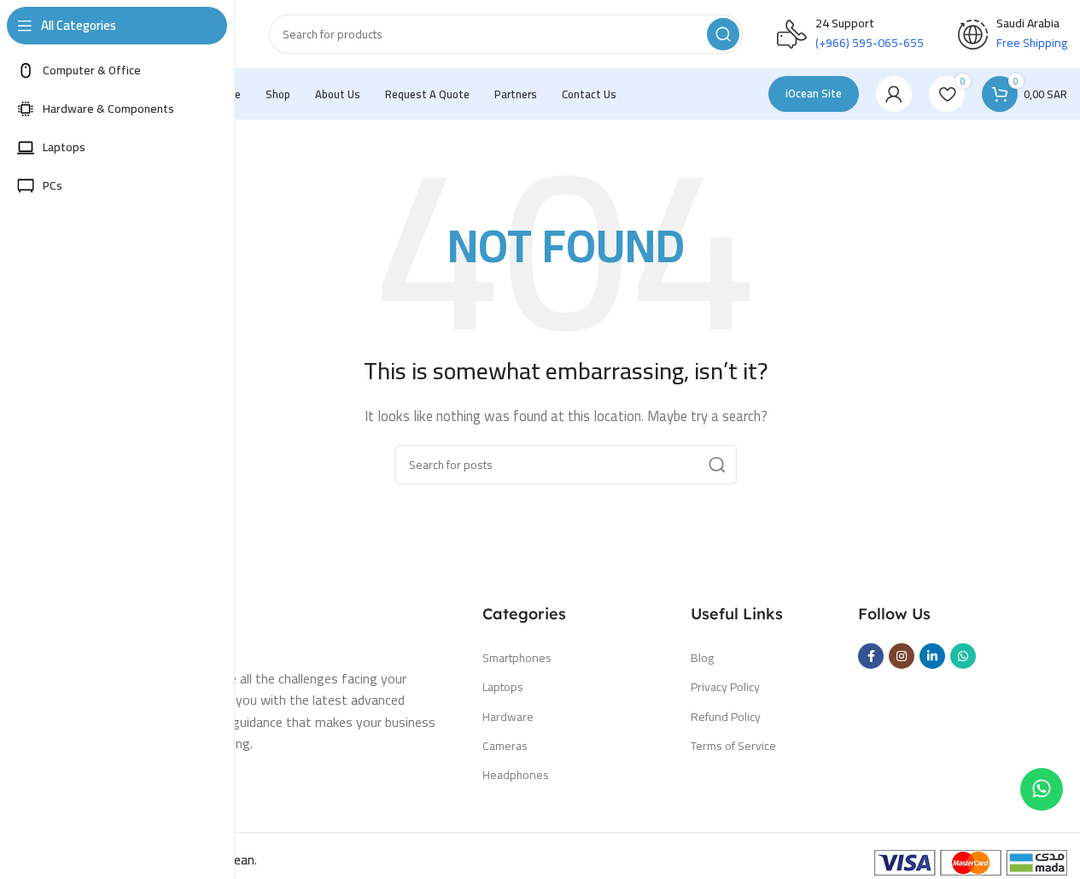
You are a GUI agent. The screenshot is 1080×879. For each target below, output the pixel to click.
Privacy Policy (725, 687)
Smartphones (517, 658)
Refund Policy (726, 717)
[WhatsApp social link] (963, 656)
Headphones (515, 775)
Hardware (508, 717)
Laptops (502, 687)
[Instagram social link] (901, 656)
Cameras (505, 746)
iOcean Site (813, 93)
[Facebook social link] (871, 656)
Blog (702, 658)
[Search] (723, 34)
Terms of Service (733, 746)
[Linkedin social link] (932, 656)
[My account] (893, 94)
